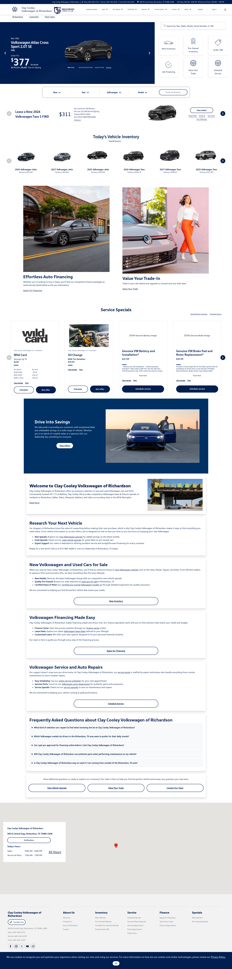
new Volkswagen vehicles (126, 569)
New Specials (197, 917)
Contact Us (18, 922)
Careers (66, 929)
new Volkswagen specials (71, 536)
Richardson (17, 16)
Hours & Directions (70, 925)
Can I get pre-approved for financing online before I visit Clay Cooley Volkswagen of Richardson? (79, 745)
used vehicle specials (71, 540)
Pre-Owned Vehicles (103, 921)
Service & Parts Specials (136, 921)
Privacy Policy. (218, 956)
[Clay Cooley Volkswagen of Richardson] (31, 9)
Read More (34, 502)
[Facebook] (10, 946)
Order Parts (132, 933)
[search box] (193, 25)
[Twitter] (21, 946)
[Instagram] (16, 946)
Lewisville (33, 16)
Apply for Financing (116, 650)
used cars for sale (89, 581)
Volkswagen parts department (76, 684)
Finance (164, 912)
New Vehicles (100, 917)
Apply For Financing (32, 290)
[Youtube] (27, 946)
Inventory (101, 912)
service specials (71, 687)
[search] (225, 9)
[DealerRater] (33, 946)
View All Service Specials (199, 314)
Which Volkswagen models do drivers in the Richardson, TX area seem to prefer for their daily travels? (81, 736)
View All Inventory (115, 141)
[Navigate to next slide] (153, 53)
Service (131, 912)
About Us (69, 912)
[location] (138, 2)
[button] (116, 845)
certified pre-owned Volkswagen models (80, 584)
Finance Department (168, 925)
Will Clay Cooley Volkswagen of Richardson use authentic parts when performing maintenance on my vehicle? (85, 754)
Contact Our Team (175, 788)
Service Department (135, 925)
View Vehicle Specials (57, 788)
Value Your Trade (130, 288)
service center (124, 672)
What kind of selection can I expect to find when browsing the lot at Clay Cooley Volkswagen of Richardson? (84, 727)
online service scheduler (70, 681)
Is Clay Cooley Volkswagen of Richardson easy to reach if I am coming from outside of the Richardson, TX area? (85, 763)
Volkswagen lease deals (74, 631)
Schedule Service (216, 314)
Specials (197, 912)
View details (201, 110)
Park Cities (50, 16)
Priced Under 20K (102, 929)
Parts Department (134, 929)
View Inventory (116, 601)
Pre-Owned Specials (200, 921)
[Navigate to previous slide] (2, 53)
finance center (93, 628)
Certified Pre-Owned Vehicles (107, 925)
